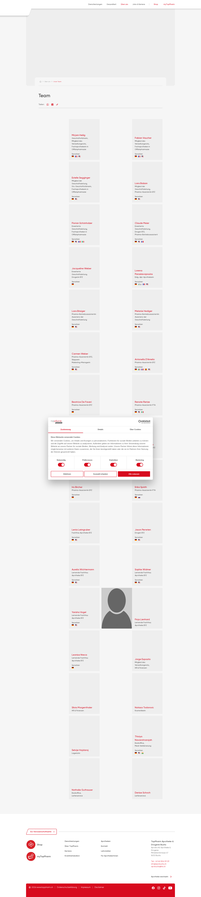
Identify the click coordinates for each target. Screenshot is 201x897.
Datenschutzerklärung (67, 887)
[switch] (87, 465)
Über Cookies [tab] (135, 429)
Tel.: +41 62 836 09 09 (160, 861)
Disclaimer (99, 887)
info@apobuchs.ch (158, 864)
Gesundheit (111, 4)
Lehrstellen (106, 851)
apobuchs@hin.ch (158, 866)
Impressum (86, 887)
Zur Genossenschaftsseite (40, 832)
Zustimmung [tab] (65, 429)
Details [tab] (100, 429)
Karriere (68, 851)
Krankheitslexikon (72, 856)
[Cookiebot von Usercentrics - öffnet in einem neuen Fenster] (140, 422)
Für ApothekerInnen (109, 856)
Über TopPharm (71, 846)
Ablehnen (67, 474)
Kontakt (104, 846)
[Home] (41, 82)
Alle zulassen (134, 474)
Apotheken (106, 841)
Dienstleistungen (95, 4)
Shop (156, 4)
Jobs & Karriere (138, 4)
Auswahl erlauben (100, 474)
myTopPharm (169, 4)
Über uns (124, 4)
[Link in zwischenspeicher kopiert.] (57, 104)
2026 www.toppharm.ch (42, 887)
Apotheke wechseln (159, 877)
